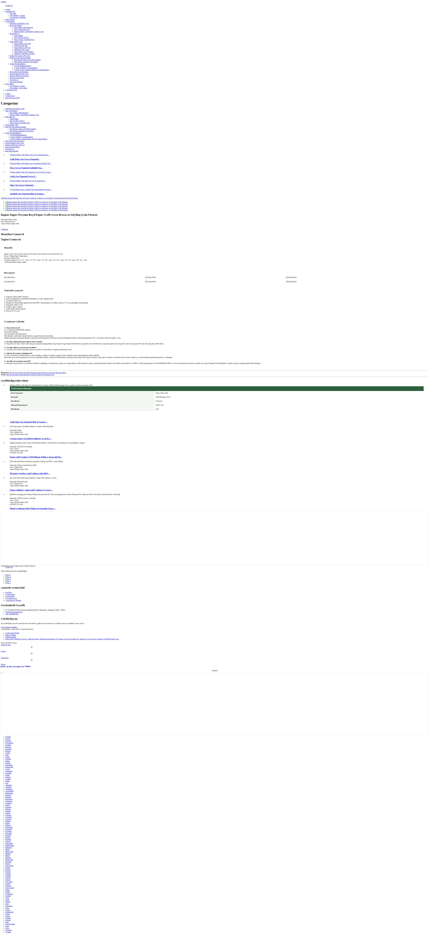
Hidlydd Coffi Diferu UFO (19, 23)
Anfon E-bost (6, 645)
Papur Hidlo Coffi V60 (22, 44)
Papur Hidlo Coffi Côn (22, 48)
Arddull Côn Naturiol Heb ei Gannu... (27, 194)
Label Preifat (9, 596)
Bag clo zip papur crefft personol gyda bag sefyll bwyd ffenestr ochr (30, 375)
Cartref (7, 9)
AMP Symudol (10, 637)
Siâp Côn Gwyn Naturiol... (22, 185)
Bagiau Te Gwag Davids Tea (68, 639)
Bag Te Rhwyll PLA (21, 38)
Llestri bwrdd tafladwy (18, 64)
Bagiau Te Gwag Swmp (88, 639)
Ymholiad (4, 229)
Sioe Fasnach (10, 19)
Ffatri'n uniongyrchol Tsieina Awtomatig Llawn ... (33, 508)
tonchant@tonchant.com (14, 612)
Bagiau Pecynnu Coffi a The (20, 56)
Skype (3, 664)
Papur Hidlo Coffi (16, 42)
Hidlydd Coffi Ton (20, 46)
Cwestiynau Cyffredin (17, 17)
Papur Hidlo (18, 36)
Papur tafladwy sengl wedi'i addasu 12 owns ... (31, 490)
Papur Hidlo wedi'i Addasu (23, 52)
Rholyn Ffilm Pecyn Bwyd (19, 76)
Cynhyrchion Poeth (12, 633)
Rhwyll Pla (9, 639)
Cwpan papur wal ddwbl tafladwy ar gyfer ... (31, 438)
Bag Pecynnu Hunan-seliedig (20, 58)
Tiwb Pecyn (14, 80)
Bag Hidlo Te (14, 34)
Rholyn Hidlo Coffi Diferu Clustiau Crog (28, 32)
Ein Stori (13, 13)
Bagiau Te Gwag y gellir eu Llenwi (26, 639)
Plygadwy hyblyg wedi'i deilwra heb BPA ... (30, 473)
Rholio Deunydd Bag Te (49, 639)
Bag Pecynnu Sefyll (17, 78)
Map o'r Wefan (10, 635)
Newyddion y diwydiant (18, 88)
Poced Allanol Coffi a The (19, 74)
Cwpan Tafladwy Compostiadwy (26, 68)
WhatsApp (4, 658)
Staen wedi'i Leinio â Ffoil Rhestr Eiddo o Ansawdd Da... (36, 457)
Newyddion (9, 84)
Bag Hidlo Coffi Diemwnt (23, 28)
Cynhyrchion (10, 21)
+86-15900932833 (12, 614)
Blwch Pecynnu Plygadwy (19, 72)
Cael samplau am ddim (9, 627)
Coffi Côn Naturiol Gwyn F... (23, 176)
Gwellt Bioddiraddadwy (22, 66)
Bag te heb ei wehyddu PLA (24, 40)
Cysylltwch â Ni (11, 90)
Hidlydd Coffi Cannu (21, 50)
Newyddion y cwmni (17, 15)
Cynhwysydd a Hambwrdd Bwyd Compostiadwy (31, 70)
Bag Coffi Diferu (16, 26)
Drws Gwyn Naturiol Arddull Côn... (26, 168)
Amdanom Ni (10, 11)
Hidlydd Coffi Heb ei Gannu (24, 54)
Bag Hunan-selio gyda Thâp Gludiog (27, 60)
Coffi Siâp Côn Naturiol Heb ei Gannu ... (28, 422)
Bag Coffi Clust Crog (21, 30)
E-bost (3, 651)
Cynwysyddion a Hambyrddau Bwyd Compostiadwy (29, 139)
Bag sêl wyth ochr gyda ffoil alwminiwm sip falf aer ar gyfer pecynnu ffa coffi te (37, 373)
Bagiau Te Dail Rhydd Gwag (108, 639)
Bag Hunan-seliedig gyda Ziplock (26, 62)
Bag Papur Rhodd (16, 82)
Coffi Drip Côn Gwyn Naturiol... (25, 159)
